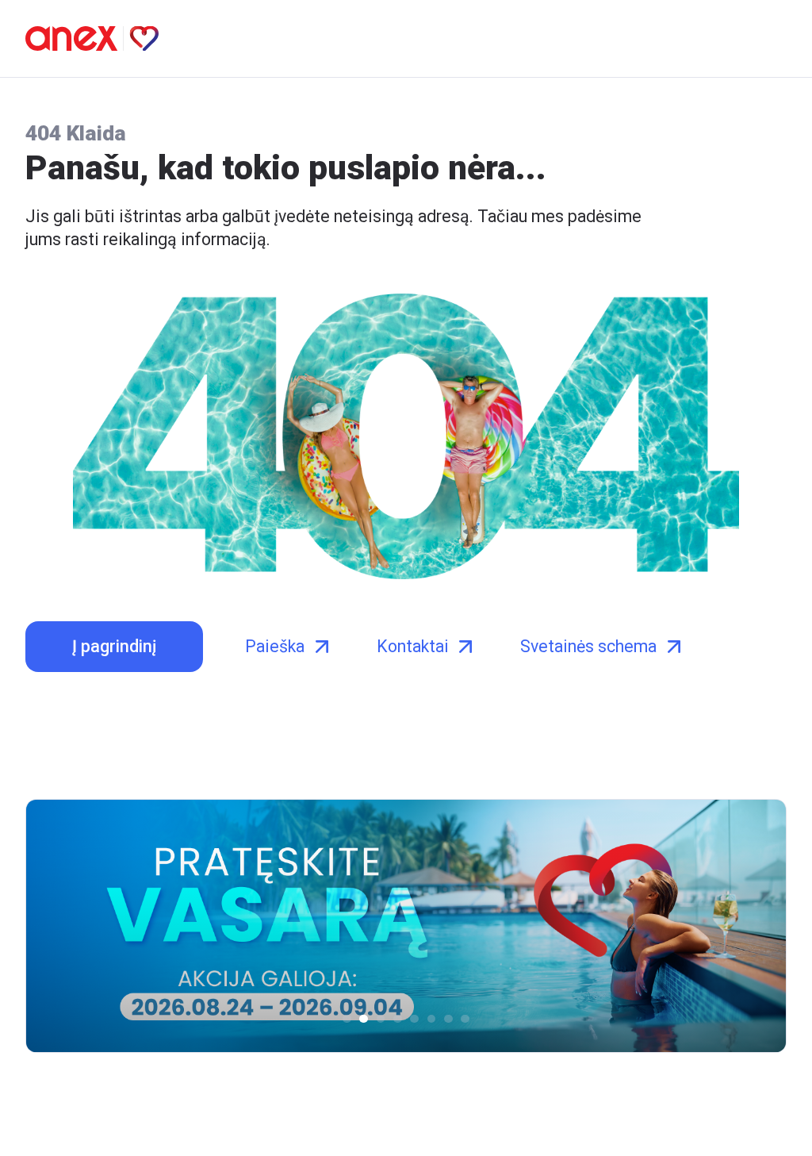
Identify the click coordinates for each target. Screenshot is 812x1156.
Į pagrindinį (114, 646)
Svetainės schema (588, 646)
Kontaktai (413, 646)
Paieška (274, 646)
